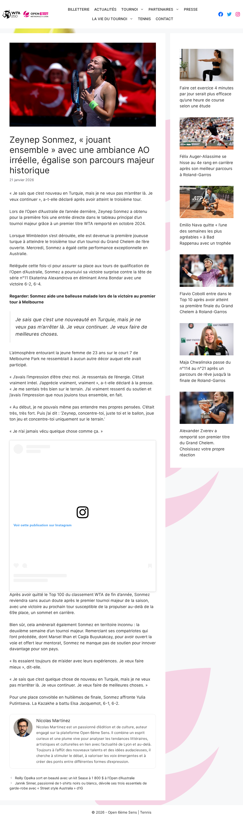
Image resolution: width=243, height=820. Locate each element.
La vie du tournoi (109, 19)
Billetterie (78, 9)
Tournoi (129, 9)
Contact (164, 19)
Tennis (144, 19)
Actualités (105, 9)
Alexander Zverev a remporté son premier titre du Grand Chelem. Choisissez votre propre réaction (205, 442)
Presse (191, 9)
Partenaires (161, 9)
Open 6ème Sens (122, 812)
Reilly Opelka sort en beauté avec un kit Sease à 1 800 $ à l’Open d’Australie (75, 778)
